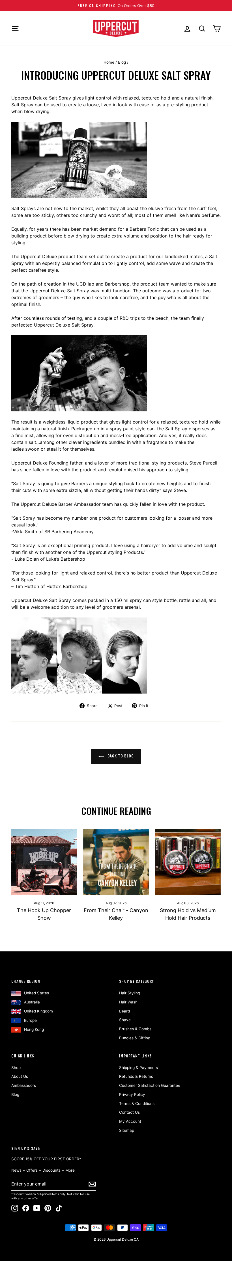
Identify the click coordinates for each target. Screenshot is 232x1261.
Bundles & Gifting (134, 1038)
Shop (16, 1067)
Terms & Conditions (136, 1103)
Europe (30, 1020)
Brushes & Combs (135, 1029)
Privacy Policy (132, 1094)
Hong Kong (34, 1029)
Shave (125, 1020)
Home (109, 62)
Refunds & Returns (136, 1076)
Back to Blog (120, 756)
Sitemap (126, 1130)
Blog (122, 62)
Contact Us (129, 1112)
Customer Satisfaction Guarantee (149, 1085)
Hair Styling (129, 993)
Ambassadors (23, 1085)
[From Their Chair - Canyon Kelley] (116, 862)
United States (36, 993)
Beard (124, 1011)
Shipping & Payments (138, 1067)
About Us (19, 1076)
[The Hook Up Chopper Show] (44, 862)
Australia (32, 1002)
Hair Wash (128, 1002)
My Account (130, 1121)
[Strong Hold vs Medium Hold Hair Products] (188, 862)
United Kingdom (38, 1011)
